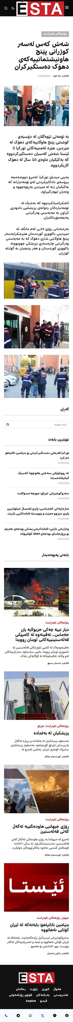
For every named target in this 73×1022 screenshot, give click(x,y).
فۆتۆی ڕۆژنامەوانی (20, 995)
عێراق (41, 726)
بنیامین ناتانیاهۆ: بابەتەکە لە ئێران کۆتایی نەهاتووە (39, 927)
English (31, 1001)
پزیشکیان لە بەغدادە (51, 733)
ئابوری (45, 989)
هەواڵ (57, 989)
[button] (67, 8)
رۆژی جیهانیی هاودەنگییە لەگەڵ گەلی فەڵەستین (41, 829)
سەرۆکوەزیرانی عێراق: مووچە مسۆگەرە (43, 494)
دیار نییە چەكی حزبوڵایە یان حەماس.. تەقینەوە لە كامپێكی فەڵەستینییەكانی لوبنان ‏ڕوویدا (42, 635)
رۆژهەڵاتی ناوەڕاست (55, 34)
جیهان (65, 918)
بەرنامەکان (42, 995)
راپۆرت (34, 989)
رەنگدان (21, 989)
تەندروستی (61, 995)
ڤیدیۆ (43, 1001)
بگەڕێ (7, 424)
